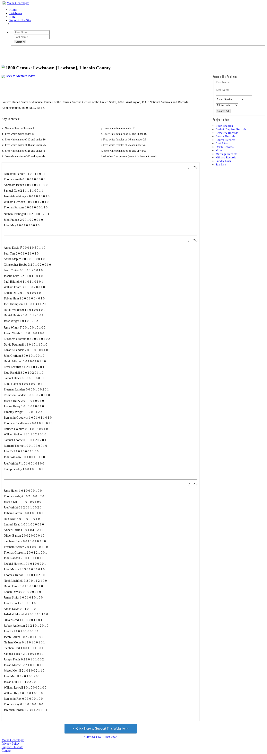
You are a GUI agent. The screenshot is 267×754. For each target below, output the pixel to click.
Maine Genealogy (18, 3)
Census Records (225, 136)
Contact (6, 750)
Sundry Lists (223, 161)
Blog (12, 16)
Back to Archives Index (20, 76)
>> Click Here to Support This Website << (100, 728)
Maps (219, 150)
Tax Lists (221, 164)
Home (13, 9)
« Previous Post (92, 736)
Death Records (225, 146)
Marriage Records (226, 153)
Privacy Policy (11, 743)
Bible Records (224, 125)
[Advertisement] (73, 87)
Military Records (226, 157)
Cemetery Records (227, 132)
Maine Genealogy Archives (37, 53)
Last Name (222, 89)
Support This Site (20, 20)
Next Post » (111, 736)
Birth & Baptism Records (231, 129)
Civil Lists (222, 143)
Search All (223, 111)
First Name (222, 82)
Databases (15, 13)
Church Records (225, 139)
